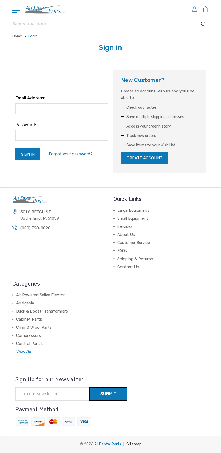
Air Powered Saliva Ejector (40, 295)
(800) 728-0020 (35, 228)
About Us (126, 234)
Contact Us (128, 267)
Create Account (145, 158)
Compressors (28, 335)
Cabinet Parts (29, 319)
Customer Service (133, 242)
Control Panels (30, 343)
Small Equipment (132, 218)
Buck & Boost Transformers (42, 311)
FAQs (122, 250)
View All (23, 351)
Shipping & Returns (135, 258)
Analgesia (25, 303)
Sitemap (133, 444)
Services (125, 226)
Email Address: (30, 98)
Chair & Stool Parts (34, 327)
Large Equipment (133, 210)
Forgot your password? (71, 154)
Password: (25, 124)
